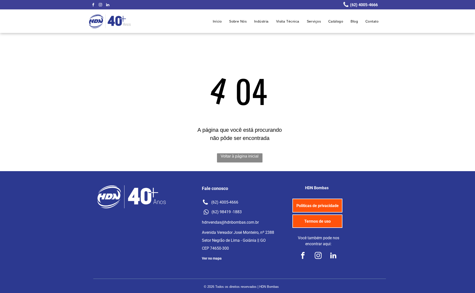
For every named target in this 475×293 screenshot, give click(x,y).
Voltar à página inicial (240, 156)
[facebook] (93, 5)
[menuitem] (217, 21)
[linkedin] (107, 5)
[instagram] (100, 5)
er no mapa (213, 258)
